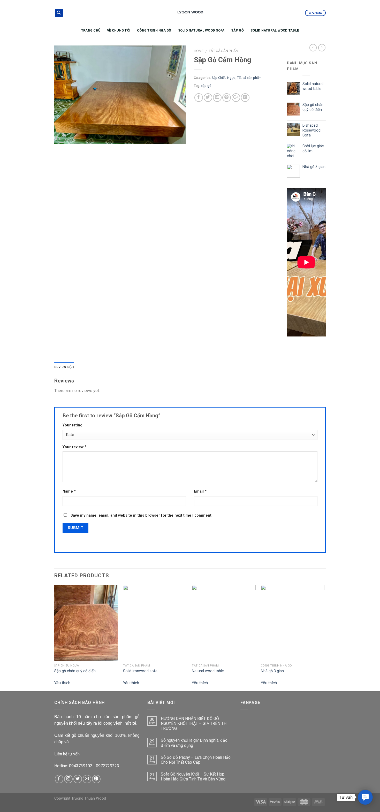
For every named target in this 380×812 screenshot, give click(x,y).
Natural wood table (208, 671)
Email (200, 491)
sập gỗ (206, 86)
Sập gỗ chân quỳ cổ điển (75, 671)
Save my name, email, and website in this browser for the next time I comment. (141, 515)
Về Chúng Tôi (118, 30)
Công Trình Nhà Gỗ (154, 30)
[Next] (324, 638)
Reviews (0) (64, 367)
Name (69, 491)
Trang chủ (90, 30)
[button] (365, 797)
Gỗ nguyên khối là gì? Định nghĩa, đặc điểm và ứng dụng (194, 743)
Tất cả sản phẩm (224, 51)
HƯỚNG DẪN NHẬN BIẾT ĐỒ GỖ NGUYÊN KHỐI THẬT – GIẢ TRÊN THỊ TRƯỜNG (194, 723)
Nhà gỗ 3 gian (272, 671)
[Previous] (54, 638)
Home (198, 51)
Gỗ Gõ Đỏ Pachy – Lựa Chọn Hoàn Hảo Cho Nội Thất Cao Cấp (196, 760)
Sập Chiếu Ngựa (223, 78)
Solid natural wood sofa (201, 30)
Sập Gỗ (237, 30)
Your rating (72, 425)
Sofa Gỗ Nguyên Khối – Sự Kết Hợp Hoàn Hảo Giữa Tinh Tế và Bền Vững (193, 777)
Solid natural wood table (274, 30)
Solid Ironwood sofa (140, 671)
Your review (74, 447)
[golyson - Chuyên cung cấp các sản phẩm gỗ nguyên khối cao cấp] (190, 13)
